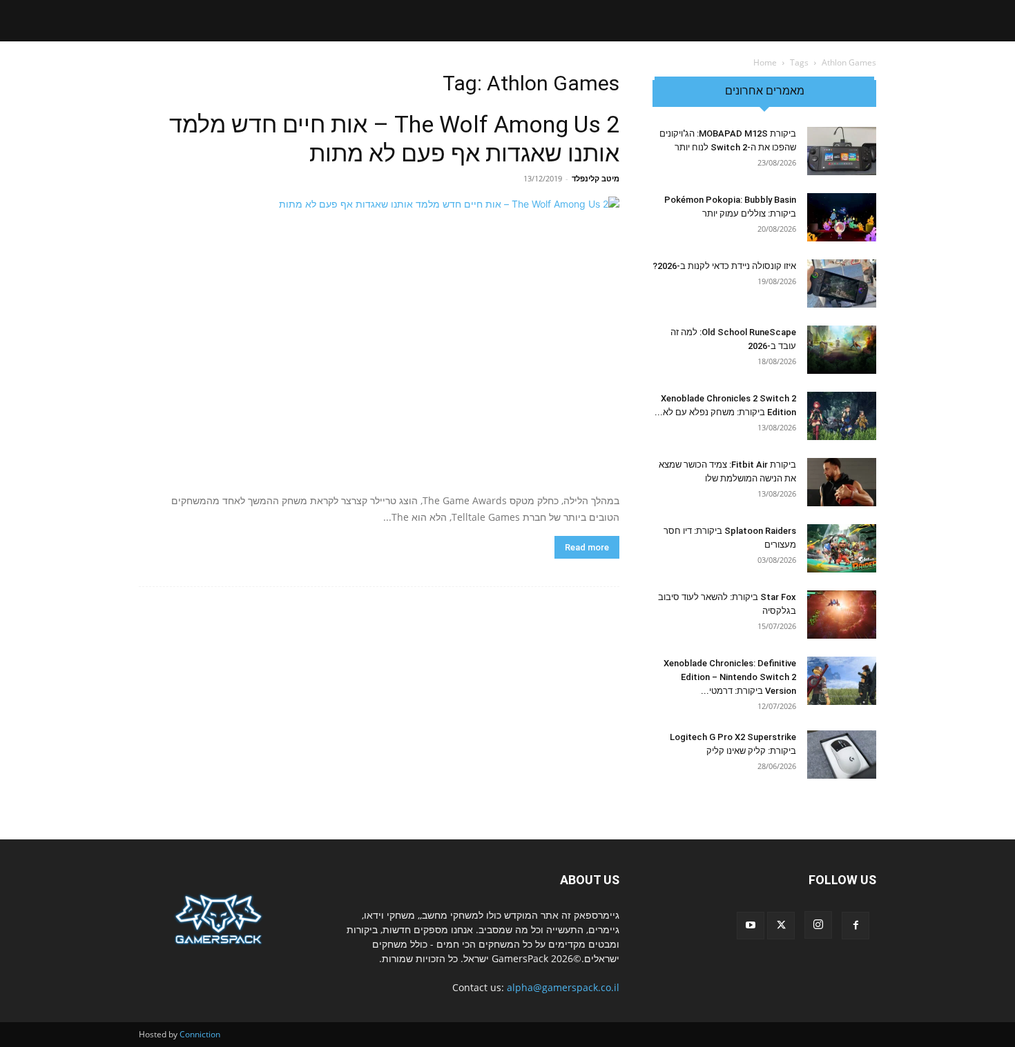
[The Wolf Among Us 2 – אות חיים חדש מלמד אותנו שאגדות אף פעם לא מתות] (379, 340)
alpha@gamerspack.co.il (563, 987)
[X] (781, 925)
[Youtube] (750, 925)
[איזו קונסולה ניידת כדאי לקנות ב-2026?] (841, 283)
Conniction (200, 1034)
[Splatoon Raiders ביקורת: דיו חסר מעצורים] (841, 548)
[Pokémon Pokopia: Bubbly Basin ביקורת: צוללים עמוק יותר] (841, 217)
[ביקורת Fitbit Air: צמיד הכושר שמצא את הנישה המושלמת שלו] (841, 482)
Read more (587, 547)
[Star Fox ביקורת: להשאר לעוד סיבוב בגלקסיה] (841, 614)
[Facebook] (855, 925)
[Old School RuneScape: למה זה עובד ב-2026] (841, 350)
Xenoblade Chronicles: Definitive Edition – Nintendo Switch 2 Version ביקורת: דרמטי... (730, 677)
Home (765, 62)
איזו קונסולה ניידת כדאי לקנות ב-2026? (724, 266)
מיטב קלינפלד (595, 178)
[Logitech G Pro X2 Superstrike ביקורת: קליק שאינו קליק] (841, 754)
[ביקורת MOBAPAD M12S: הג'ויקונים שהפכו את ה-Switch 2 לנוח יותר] (841, 151)
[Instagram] (818, 925)
